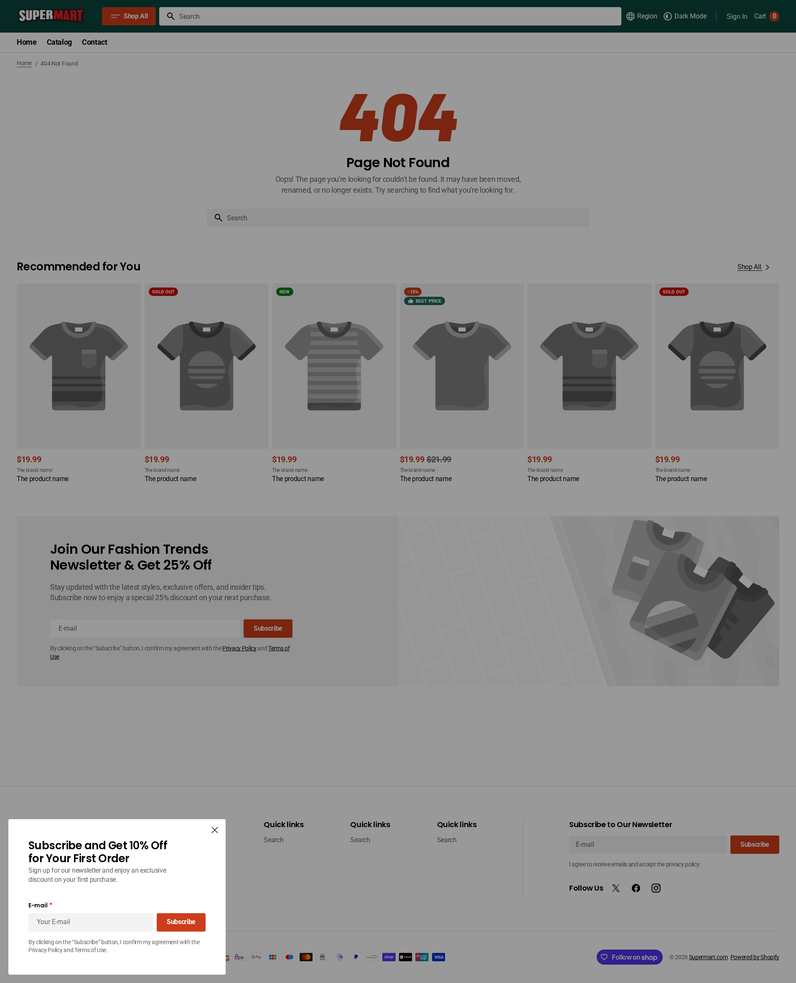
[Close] (214, 830)
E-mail (37, 905)
